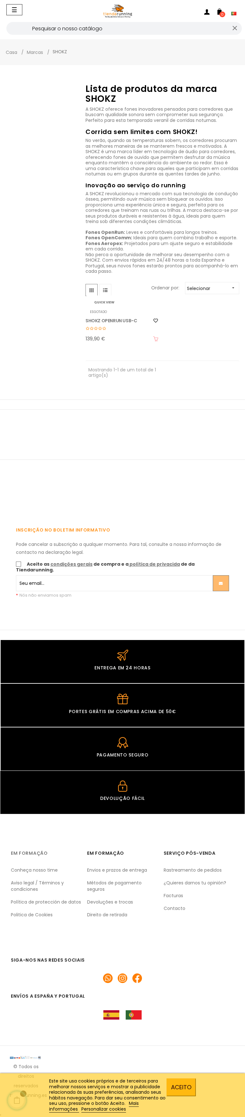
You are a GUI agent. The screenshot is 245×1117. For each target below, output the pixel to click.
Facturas (173, 895)
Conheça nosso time (34, 870)
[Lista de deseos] (156, 320)
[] (156, 339)
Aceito (181, 1087)
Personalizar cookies (103, 1109)
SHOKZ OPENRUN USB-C (111, 320)
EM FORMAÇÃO (29, 853)
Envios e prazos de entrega (117, 870)
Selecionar (211, 288)
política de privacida (155, 564)
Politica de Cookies (32, 915)
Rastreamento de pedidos (193, 870)
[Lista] (105, 290)
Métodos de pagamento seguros (114, 886)
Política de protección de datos (46, 902)
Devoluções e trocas (110, 902)
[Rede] (91, 290)
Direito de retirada (107, 915)
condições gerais (71, 564)
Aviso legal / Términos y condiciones (37, 886)
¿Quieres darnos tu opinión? (195, 883)
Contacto (174, 908)
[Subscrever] (221, 583)
